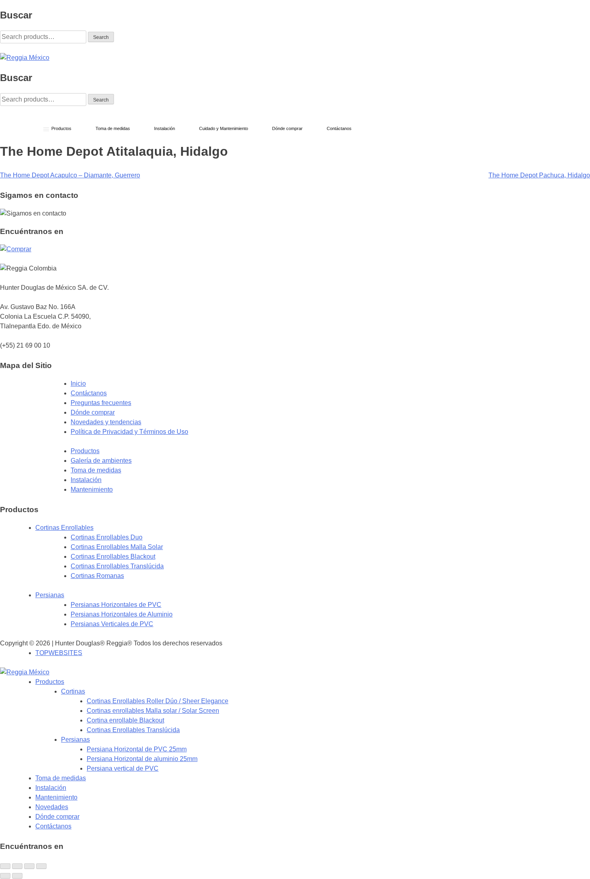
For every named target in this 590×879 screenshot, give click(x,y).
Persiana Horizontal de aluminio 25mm (142, 758)
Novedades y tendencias (106, 422)
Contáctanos (89, 393)
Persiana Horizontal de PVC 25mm (137, 749)
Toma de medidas (96, 470)
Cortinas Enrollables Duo (106, 537)
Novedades (51, 807)
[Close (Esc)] (5, 866)
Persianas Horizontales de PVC (116, 604)
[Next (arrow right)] (17, 876)
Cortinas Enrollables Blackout (113, 556)
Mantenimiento (92, 489)
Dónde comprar (93, 412)
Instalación (86, 479)
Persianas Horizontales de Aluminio (122, 614)
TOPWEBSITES (58, 652)
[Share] (17, 866)
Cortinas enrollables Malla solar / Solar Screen (153, 710)
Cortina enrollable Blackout (125, 720)
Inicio (78, 383)
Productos (85, 451)
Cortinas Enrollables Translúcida (117, 566)
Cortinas (73, 691)
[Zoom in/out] (41, 866)
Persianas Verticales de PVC (112, 624)
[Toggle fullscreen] (29, 866)
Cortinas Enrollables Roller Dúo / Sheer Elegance (157, 701)
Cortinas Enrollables (64, 527)
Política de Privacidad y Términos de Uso (129, 431)
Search (101, 37)
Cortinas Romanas (97, 575)
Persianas (49, 595)
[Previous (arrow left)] (5, 876)
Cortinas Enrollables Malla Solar (117, 546)
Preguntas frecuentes (101, 402)
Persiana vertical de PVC (123, 768)
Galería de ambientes (101, 460)
